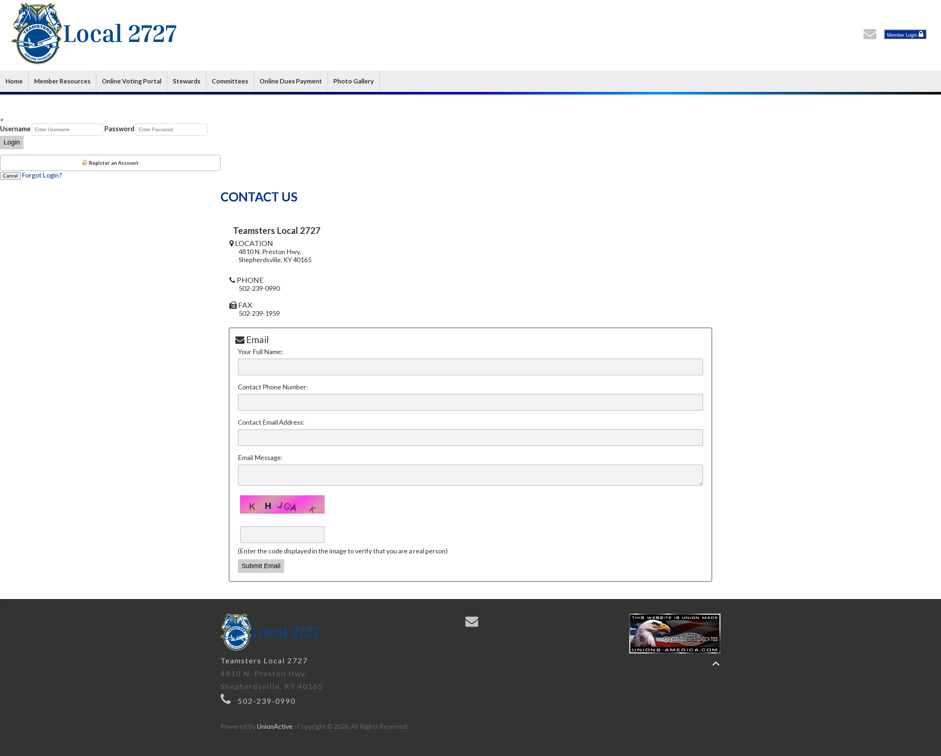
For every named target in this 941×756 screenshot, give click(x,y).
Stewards (186, 81)
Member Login (903, 35)
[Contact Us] (871, 36)
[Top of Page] (715, 663)
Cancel (10, 176)
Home (14, 81)
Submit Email (260, 566)
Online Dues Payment (291, 81)
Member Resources (62, 81)
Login (12, 142)
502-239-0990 (267, 700)
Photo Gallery (353, 81)
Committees (230, 81)
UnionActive (275, 726)
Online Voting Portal (131, 81)
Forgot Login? (42, 175)
